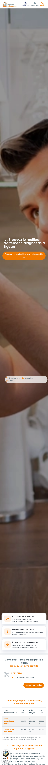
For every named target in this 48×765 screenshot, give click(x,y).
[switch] (5, 761)
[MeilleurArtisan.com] (10, 4)
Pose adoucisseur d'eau (9, 721)
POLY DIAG (16, 673)
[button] (42, 3)
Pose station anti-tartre (8, 730)
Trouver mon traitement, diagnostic (24, 254)
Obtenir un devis (33, 685)
